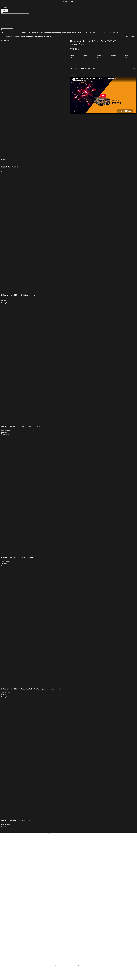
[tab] (73, 75)
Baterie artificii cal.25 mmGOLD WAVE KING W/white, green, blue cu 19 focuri (31, 689)
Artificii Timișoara (19, 966)
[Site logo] (15, 16)
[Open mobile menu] (68, 26)
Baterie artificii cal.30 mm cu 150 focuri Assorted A (20, 558)
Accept (3, 968)
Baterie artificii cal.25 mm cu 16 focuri (15, 820)
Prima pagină (5, 36)
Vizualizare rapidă (7, 292)
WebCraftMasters (118, 966)
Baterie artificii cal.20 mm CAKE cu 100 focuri (18, 295)
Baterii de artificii (15, 36)
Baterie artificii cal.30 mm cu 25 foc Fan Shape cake (21, 426)
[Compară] (70, 62)
